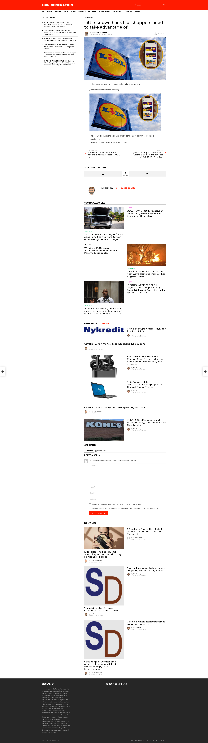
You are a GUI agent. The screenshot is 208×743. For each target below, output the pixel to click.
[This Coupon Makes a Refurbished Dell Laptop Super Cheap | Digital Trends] (104, 392)
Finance (82, 12)
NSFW (137, 12)
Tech (66, 12)
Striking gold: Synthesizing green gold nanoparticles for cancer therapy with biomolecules (101, 665)
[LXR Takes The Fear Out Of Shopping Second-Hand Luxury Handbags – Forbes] (104, 538)
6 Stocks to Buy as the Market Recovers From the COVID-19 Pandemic (144, 531)
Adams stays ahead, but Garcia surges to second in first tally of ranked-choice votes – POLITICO (103, 311)
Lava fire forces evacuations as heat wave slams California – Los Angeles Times (146, 274)
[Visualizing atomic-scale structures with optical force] (104, 585)
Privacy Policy (139, 740)
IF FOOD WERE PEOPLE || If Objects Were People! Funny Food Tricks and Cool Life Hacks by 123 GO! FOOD (146, 289)
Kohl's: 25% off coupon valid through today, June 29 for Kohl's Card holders (146, 422)
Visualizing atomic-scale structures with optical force (101, 609)
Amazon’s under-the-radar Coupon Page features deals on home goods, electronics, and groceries (145, 360)
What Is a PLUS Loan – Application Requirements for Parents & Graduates (101, 250)
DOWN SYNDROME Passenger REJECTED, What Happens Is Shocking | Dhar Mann (145, 213)
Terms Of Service (152, 740)
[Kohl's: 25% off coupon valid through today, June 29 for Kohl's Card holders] (104, 430)
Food (73, 12)
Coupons (128, 12)
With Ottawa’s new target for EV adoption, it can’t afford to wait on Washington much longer (103, 237)
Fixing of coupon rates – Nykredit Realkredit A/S (146, 330)
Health (58, 12)
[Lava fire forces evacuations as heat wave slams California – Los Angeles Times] (146, 255)
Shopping (117, 12)
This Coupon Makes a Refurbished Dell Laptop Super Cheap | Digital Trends (145, 384)
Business (92, 12)
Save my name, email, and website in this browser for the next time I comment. (117, 504)
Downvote (147, 174)
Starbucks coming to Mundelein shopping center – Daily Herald (146, 569)
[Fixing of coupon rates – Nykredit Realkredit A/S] (104, 330)
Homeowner (104, 12)
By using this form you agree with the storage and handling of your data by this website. (125, 508)
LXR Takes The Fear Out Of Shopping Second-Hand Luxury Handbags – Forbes (103, 554)
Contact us (163, 740)
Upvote (103, 174)
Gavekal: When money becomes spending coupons (114, 343)
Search (164, 5)
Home (49, 12)
